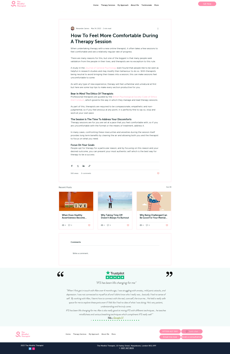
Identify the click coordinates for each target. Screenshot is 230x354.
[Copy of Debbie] (93, 320)
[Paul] (125, 320)
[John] (106, 320)
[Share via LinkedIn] (83, 166)
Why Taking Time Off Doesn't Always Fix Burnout (115, 216)
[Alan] (136, 320)
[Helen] (123, 320)
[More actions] (157, 28)
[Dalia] (104, 320)
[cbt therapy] (115, 201)
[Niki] (91, 320)
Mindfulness (78, 11)
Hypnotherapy (96, 11)
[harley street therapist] (154, 201)
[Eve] (132, 320)
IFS (109, 11)
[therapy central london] (76, 201)
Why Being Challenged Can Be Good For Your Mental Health (153, 216)
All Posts (63, 11)
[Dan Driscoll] (117, 320)
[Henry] (134, 320)
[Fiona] (121, 320)
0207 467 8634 (127, 348)
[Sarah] (112, 320)
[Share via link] (89, 166)
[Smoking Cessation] (138, 320)
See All (168, 187)
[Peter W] (119, 320)
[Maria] (97, 320)
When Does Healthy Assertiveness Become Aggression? (73, 216)
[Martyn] (110, 320)
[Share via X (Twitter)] (78, 166)
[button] (108, 5)
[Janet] (108, 320)
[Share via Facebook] (72, 166)
